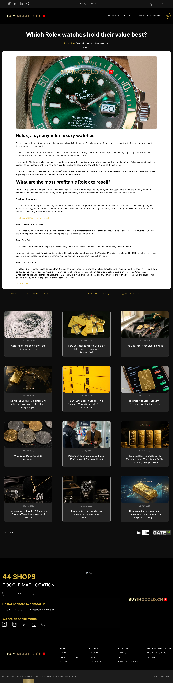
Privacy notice (96, 662)
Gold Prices (114, 15)
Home (66, 43)
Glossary (151, 657)
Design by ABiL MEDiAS (162, 676)
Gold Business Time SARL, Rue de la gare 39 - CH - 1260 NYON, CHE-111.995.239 (46, 676)
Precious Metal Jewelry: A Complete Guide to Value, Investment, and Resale (28, 514)
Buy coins (93, 653)
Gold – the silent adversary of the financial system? (28, 347)
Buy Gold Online (134, 15)
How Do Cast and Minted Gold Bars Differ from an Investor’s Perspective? (86, 349)
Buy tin (63, 653)
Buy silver (123, 648)
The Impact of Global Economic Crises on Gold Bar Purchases (145, 402)
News (72, 43)
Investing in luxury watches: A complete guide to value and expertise (86, 514)
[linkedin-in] (21, 3)
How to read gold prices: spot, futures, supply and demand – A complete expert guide (144, 514)
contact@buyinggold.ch (42, 609)
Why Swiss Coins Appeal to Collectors (28, 457)
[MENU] (168, 16)
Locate (18, 593)
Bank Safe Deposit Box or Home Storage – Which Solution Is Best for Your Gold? (86, 404)
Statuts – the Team (69, 657)
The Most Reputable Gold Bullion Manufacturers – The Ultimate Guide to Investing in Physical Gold (144, 459)
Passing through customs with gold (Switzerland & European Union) (86, 457)
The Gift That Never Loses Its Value (144, 345)
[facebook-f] (3, 3)
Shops (92, 657)
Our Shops (153, 15)
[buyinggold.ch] (25, 15)
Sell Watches (22, 283)
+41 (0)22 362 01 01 (88, 4)
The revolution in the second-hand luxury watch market (31, 294)
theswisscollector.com (159, 648)
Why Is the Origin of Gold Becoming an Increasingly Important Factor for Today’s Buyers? (28, 404)
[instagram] (9, 3)
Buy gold (93, 648)
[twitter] (27, 3)
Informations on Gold (157, 653)
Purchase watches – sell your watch (33, 218)
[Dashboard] (152, 4)
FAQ (119, 657)
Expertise (122, 653)
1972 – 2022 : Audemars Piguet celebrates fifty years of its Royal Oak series (116, 294)
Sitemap (63, 662)
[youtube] (15, 3)
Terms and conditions (128, 662)
